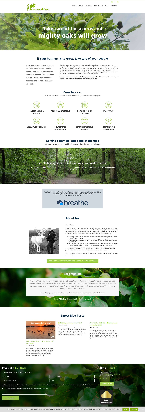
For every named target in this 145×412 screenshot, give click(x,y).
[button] (68, 305)
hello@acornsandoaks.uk (112, 377)
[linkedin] (100, 382)
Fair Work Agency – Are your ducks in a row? (40, 346)
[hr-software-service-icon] (108, 102)
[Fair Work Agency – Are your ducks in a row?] (40, 333)
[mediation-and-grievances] (108, 118)
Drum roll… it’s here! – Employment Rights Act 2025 (103, 327)
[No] (143, 409)
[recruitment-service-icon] (36, 118)
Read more (134, 409)
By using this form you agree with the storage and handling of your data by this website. (27, 392)
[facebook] (103, 382)
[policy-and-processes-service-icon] (84, 102)
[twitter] (106, 382)
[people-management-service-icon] (60, 102)
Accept (125, 409)
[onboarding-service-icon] (60, 118)
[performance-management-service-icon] (84, 118)
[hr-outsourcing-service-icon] (36, 102)
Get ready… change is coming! (70, 326)
